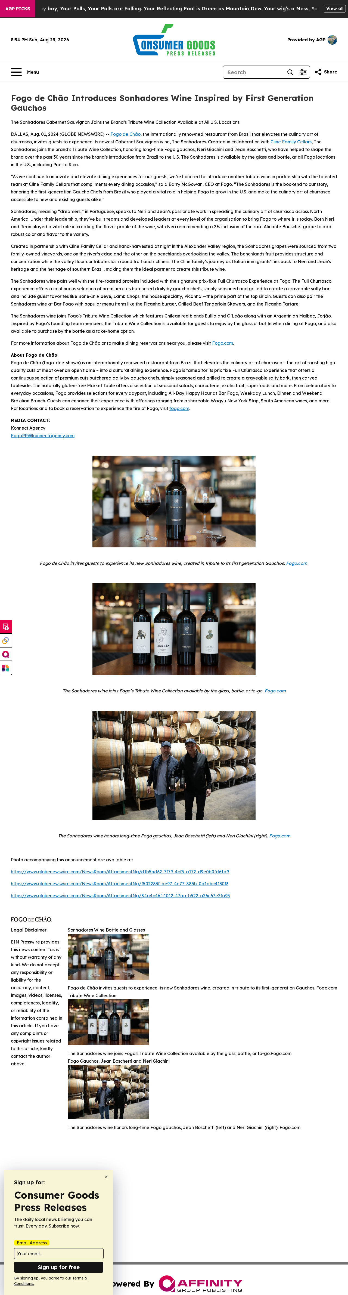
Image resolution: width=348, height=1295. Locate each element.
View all (334, 8)
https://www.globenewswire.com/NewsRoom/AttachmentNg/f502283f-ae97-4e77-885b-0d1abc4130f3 (119, 883)
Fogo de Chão (125, 134)
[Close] (106, 1176)
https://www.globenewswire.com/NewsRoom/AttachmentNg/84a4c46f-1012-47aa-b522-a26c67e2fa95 (120, 895)
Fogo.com (222, 343)
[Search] (290, 72)
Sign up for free (59, 1267)
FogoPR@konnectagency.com (42, 435)
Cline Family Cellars (291, 141)
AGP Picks (17, 8)
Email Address (32, 1242)
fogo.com (179, 408)
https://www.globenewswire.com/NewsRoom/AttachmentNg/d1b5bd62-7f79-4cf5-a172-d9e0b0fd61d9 (120, 871)
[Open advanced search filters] (303, 72)
